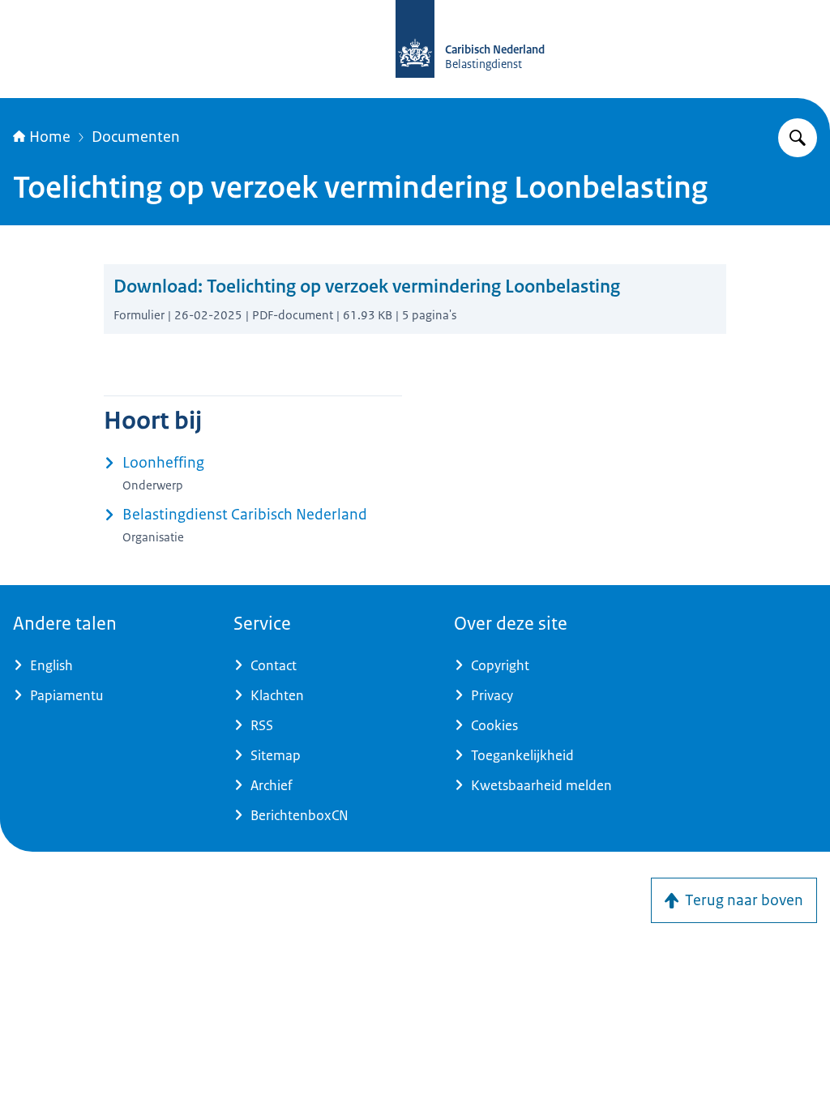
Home (50, 137)
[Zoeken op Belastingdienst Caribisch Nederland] (797, 137)
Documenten (136, 137)
